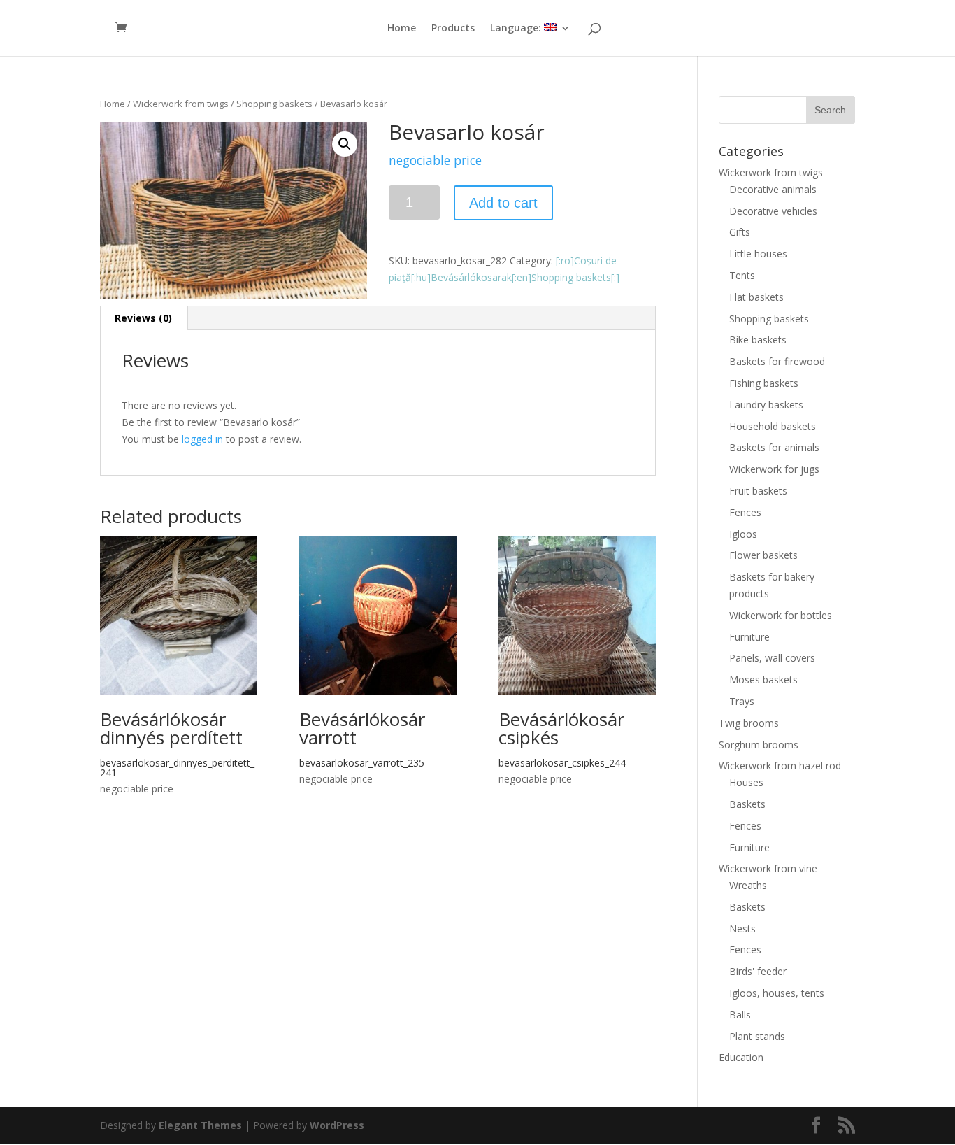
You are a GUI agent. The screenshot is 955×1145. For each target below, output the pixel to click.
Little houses (758, 253)
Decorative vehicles (773, 211)
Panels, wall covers (772, 657)
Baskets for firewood (777, 361)
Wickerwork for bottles (780, 615)
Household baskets (772, 426)
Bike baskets (758, 339)
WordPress (337, 1125)
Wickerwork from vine (768, 868)
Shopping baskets (274, 103)
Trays (741, 701)
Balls (740, 1014)
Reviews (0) (143, 318)
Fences (745, 512)
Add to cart (503, 203)
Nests (742, 928)
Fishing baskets (763, 383)
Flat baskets (756, 297)
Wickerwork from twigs (181, 103)
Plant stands (757, 1036)
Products (453, 28)
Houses (746, 782)
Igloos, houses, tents (776, 993)
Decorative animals (773, 189)
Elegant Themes (200, 1125)
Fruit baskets (758, 490)
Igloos (743, 534)
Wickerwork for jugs (774, 469)
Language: (517, 28)
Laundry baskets (766, 404)
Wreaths (748, 885)
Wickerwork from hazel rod (780, 765)
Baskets (747, 804)
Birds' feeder (758, 971)
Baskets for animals (774, 447)
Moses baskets (763, 679)
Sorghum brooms (758, 744)
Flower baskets (763, 555)
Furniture (749, 636)
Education (741, 1057)
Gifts (739, 232)
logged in (202, 439)
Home (401, 28)
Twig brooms (749, 723)
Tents (742, 275)
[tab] (143, 318)
